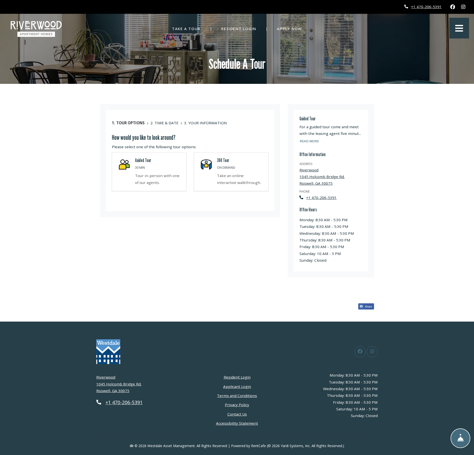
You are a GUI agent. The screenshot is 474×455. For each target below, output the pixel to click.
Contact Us (237, 414)
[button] (231, 172)
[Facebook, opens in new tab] (452, 7)
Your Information (207, 122)
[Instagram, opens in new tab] (463, 7)
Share (368, 306)
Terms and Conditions (237, 395)
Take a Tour (186, 28)
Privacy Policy (237, 404)
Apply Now (292, 28)
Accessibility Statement (237, 423)
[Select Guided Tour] (149, 172)
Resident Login (241, 28)
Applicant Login (237, 386)
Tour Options (130, 122)
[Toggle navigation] (459, 28)
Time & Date (166, 122)
